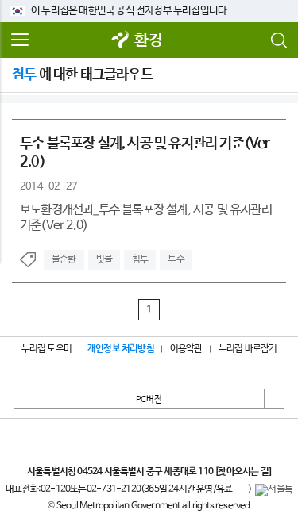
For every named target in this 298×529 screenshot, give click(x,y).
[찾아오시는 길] (243, 471)
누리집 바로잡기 (248, 349)
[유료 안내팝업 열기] (240, 490)
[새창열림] (120, 41)
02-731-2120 (114, 489)
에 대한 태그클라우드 (82, 74)
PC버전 (149, 399)
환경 (147, 41)
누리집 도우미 (46, 349)
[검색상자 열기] (278, 40)
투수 (176, 259)
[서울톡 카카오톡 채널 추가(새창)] (273, 490)
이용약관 (186, 349)
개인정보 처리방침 (120, 349)
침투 (140, 259)
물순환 (64, 259)
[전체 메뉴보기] (20, 40)
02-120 (55, 489)
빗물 (104, 259)
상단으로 (274, 399)
